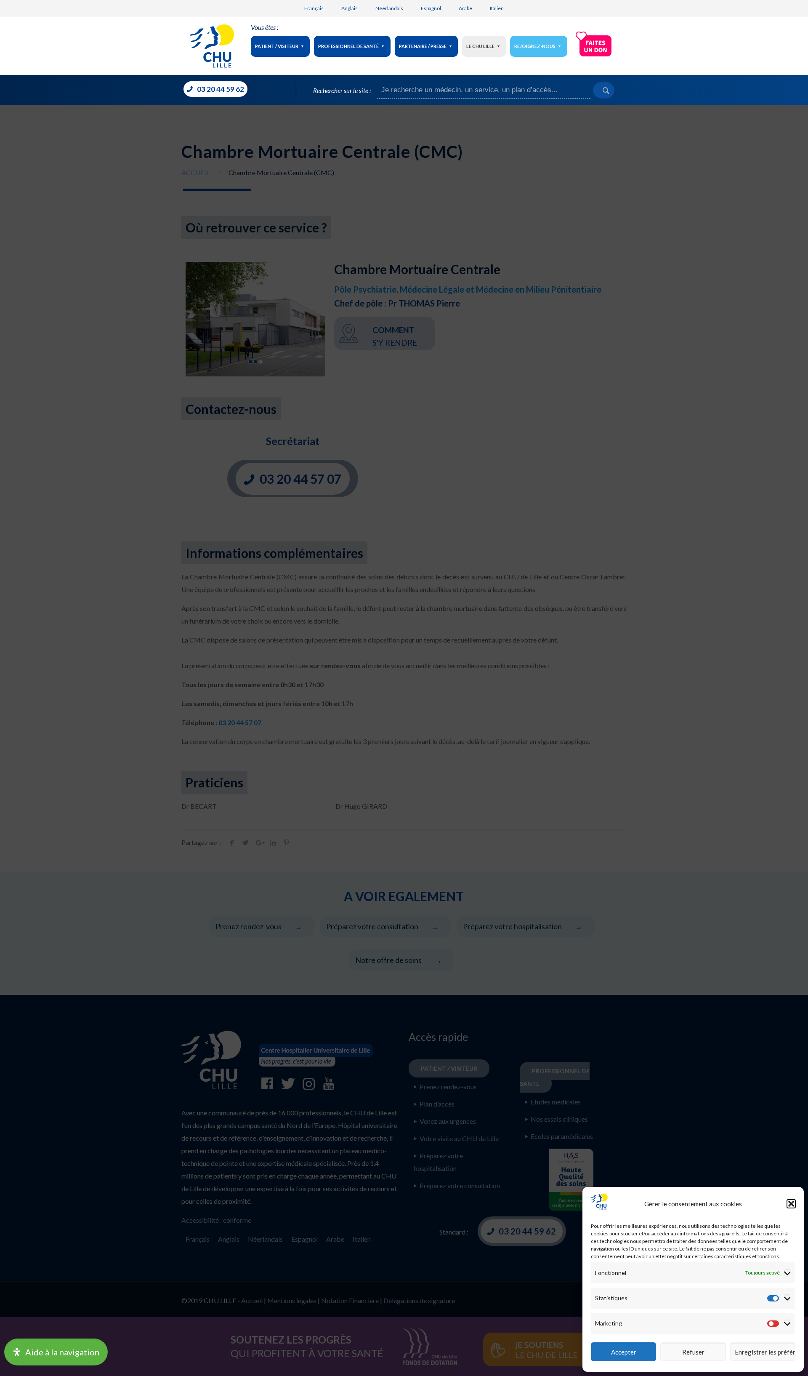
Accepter (623, 1352)
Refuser (693, 1352)
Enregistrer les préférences (765, 1352)
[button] (791, 1204)
